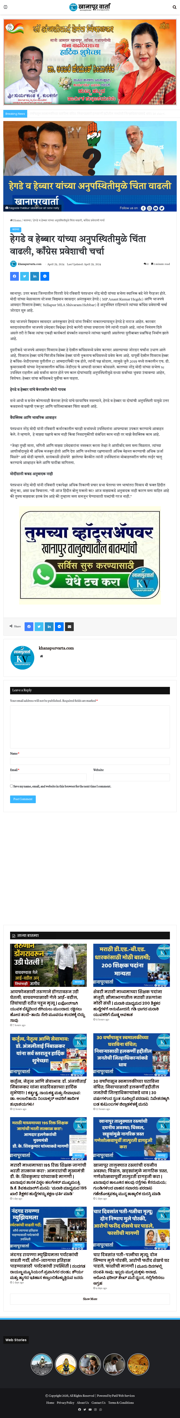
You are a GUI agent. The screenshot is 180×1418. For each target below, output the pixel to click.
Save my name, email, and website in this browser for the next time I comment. (62, 786)
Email (14, 770)
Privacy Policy (65, 1403)
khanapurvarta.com (29, 264)
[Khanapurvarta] (90, 7)
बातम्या (27, 220)
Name (14, 753)
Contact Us (99, 1403)
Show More (90, 1299)
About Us (83, 1403)
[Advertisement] (90, 866)
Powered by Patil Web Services (116, 1396)
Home (17, 220)
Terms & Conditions (121, 1403)
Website (98, 770)
